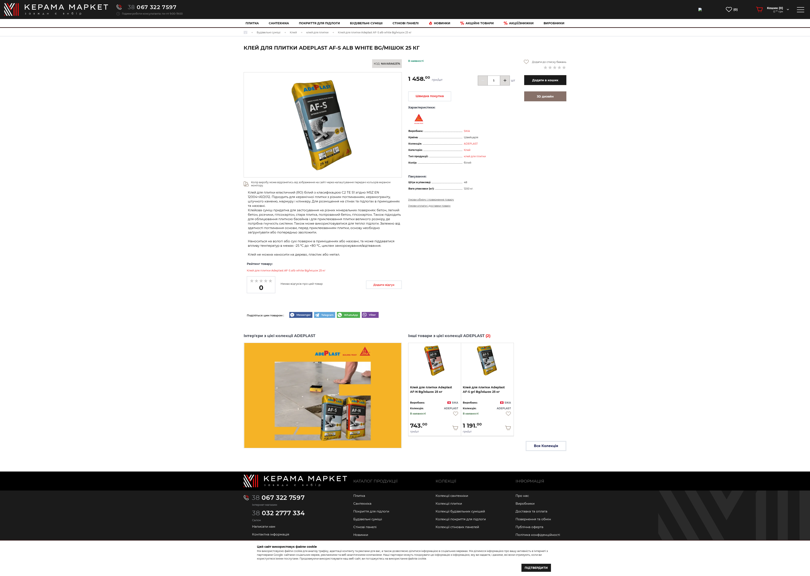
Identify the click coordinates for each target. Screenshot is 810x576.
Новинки (442, 23)
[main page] (56, 9)
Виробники (554, 23)
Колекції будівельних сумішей (460, 511)
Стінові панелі (365, 527)
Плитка (252, 23)
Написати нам (263, 526)
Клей (467, 150)
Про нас (522, 496)
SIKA (467, 131)
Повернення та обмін (533, 519)
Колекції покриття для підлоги (461, 519)
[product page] (434, 360)
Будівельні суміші (366, 23)
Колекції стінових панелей (457, 527)
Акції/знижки (521, 23)
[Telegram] (324, 315)
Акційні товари (480, 23)
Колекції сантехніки (452, 496)
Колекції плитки (449, 503)
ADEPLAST (471, 143)
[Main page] (295, 481)
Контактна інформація (270, 534)
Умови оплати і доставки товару (429, 205)
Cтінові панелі (406, 23)
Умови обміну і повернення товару (431, 199)
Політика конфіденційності (538, 535)
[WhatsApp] (348, 315)
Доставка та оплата (531, 511)
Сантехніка (279, 23)
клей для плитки (475, 156)
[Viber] (370, 315)
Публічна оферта (529, 527)
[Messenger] (300, 315)
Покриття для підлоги (319, 23)
